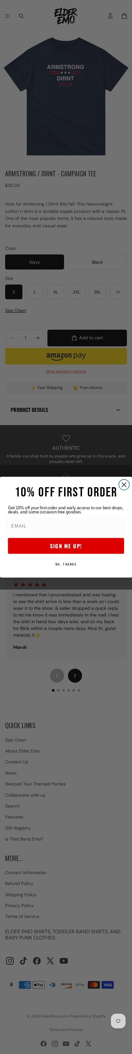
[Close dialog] (124, 484)
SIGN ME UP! (66, 546)
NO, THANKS (66, 564)
